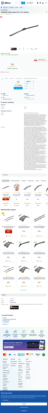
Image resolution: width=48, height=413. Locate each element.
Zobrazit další (23, 290)
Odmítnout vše (24, 410)
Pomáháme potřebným (20, 384)
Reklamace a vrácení (5, 368)
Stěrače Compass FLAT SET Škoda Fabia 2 (38, 195)
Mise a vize (20, 372)
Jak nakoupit (13, 365)
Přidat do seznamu (5, 72)
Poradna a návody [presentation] (18, 78)
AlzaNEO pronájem (28, 364)
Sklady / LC (20, 381)
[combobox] (18, 3)
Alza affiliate (28, 369)
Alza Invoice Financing (28, 378)
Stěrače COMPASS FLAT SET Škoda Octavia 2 (27, 195)
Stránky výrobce (13, 302)
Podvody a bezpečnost (5, 388)
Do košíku (9, 235)
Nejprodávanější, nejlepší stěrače (9, 319)
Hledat (23, 2)
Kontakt (19, 361)
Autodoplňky (11, 7)
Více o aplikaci (8, 347)
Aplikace (20, 379)
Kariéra (19, 374)
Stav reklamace (14, 363)
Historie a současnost (20, 370)
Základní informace (20, 366)
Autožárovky (16, 205)
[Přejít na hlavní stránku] (6, 2)
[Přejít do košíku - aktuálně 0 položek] (46, 3)
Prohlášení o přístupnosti (5, 379)
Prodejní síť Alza (6, 370)
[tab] (2, 78)
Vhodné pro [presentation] (11, 78)
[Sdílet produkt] (46, 12)
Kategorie (4, 294)
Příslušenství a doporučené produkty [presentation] (30, 78)
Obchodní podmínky (5, 375)
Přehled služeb (6, 381)
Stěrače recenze (6, 320)
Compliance (20, 386)
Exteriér (16, 7)
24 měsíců (12, 300)
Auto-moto (5, 7)
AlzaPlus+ (28, 367)
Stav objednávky (14, 361)
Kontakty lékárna (21, 363)
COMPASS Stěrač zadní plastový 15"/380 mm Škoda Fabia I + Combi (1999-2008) (5, 195)
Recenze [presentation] (6, 78)
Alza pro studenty (27, 372)
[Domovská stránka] (1, 7)
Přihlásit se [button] (31, 3)
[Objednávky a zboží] (37, 3)
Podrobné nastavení (24, 407)
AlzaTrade (28, 374)
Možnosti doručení (4, 362)
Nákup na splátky (6, 372)
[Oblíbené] (40, 3)
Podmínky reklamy (5, 385)
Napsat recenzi (19, 88)
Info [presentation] (2, 78)
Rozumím (24, 404)
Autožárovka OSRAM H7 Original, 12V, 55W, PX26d (16, 195)
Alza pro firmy (28, 361)
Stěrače (21, 7)
